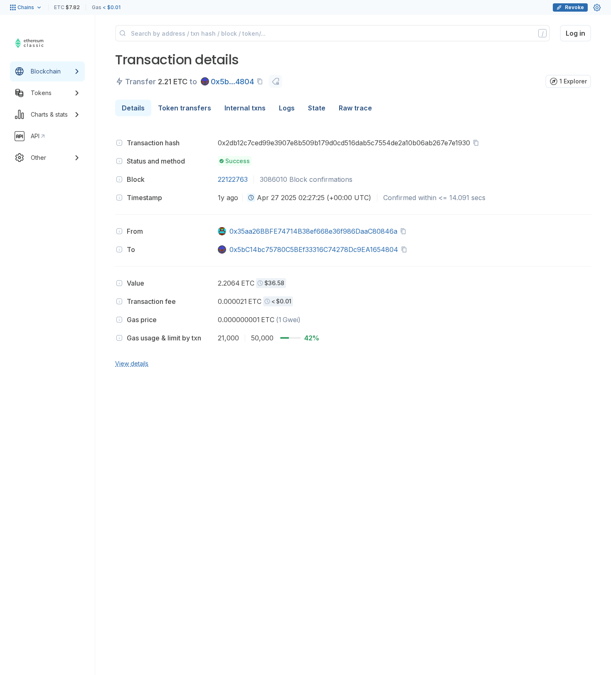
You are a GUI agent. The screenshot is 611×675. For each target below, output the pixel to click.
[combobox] (251, 197)
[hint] (119, 143)
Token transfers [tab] (184, 108)
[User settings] (597, 7)
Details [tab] (133, 108)
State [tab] (316, 108)
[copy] (261, 81)
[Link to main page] (39, 43)
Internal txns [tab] (245, 108)
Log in (575, 33)
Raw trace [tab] (355, 108)
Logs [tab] (287, 108)
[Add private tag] (275, 81)
